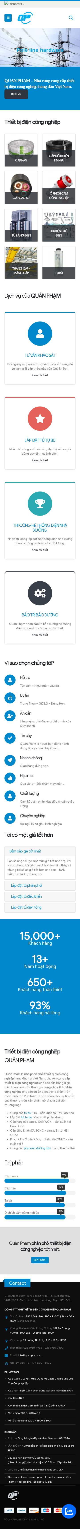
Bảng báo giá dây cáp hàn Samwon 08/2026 (44, 1438)
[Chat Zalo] (69, 1511)
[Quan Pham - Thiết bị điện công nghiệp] (25, 18)
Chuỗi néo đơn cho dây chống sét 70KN (41, 1469)
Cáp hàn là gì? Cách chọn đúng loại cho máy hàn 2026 (40, 1390)
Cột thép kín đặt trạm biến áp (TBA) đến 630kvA (36, 1405)
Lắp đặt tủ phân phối (26, 885)
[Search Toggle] (71, 17)
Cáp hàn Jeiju (65, 1462)
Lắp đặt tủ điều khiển (26, 896)
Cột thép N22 (16, 1398)
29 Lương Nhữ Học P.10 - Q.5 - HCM (44, 1340)
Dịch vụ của (32, 296)
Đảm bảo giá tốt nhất (25, 851)
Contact (17, 1283)
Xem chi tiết (40, 375)
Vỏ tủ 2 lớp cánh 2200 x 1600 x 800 (29, 1420)
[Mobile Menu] (8, 18)
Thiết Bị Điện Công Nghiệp (39, 1309)
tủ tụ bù (26, 1117)
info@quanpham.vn (29, 1355)
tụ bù (27, 1113)
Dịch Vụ (16, 94)
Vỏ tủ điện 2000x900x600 (24, 1413)
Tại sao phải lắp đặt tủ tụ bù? (35, 1481)
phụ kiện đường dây (37, 1148)
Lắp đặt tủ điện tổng (26, 907)
